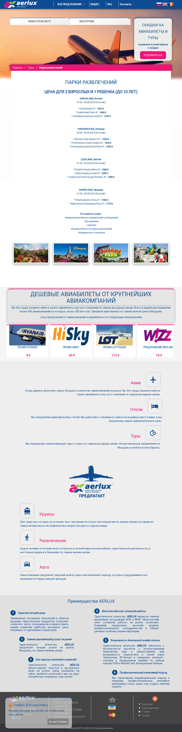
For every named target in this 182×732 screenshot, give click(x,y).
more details (16, 714)
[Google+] (149, 698)
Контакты (125, 4)
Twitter (146, 711)
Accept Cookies (58, 721)
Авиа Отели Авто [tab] (39, 21)
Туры (31, 67)
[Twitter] (143, 698)
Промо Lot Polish (27, 347)
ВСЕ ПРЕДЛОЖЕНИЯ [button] (69, 4)
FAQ (109, 4)
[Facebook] (137, 698)
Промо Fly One (114, 347)
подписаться (153, 55)
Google (146, 715)
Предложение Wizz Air (71, 347)
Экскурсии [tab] (86, 21)
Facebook (147, 704)
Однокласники (150, 708)
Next (170, 341)
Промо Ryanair (158, 347)
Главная (17, 67)
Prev (12, 341)
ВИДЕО (95, 4)
